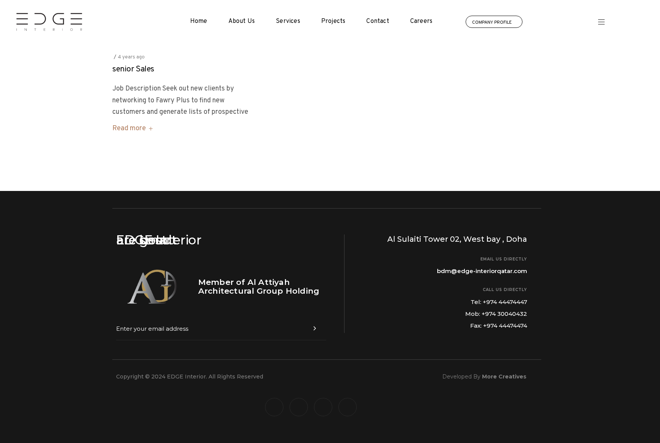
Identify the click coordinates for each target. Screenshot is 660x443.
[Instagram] (323, 407)
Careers (421, 21)
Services (288, 21)
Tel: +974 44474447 (499, 302)
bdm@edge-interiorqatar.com (482, 271)
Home (198, 21)
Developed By (484, 376)
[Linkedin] (347, 407)
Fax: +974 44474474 (498, 325)
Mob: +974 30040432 (496, 313)
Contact (377, 21)
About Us (241, 21)
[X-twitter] (299, 407)
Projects (333, 21)
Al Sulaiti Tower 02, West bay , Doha (457, 239)
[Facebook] (274, 407)
